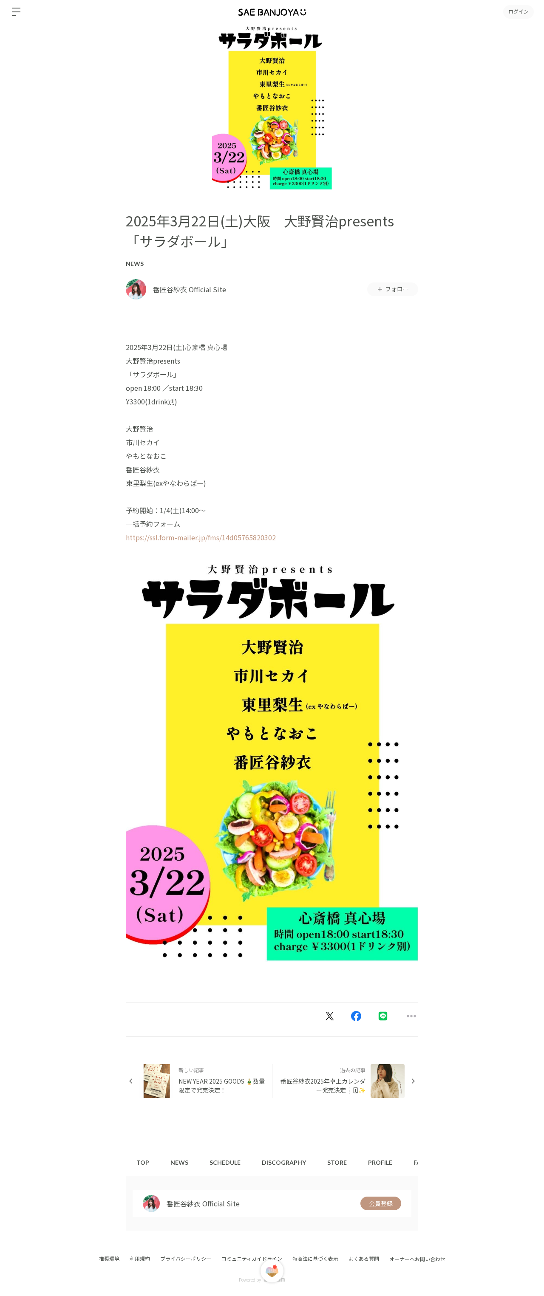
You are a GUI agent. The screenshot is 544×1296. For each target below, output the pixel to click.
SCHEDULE (225, 1162)
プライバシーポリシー (185, 1258)
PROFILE (380, 1162)
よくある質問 (363, 1258)
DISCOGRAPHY (284, 1162)
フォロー (397, 289)
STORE (337, 1162)
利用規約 (140, 1258)
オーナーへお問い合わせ (417, 1259)
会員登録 (381, 1203)
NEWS (135, 263)
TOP (142, 1162)
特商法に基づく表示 (315, 1258)
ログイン (518, 11)
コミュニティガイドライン (251, 1258)
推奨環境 (109, 1258)
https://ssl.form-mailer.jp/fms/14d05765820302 (201, 537)
